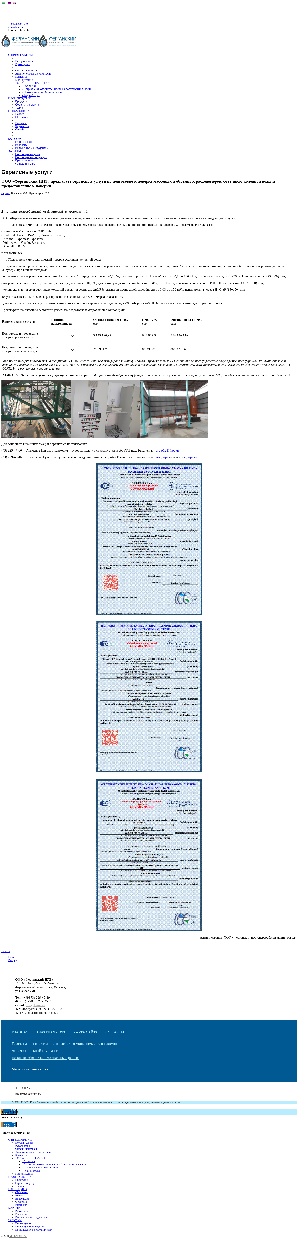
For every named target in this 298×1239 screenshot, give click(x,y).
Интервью (21, 123)
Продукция (22, 101)
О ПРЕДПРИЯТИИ (20, 54)
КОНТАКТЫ (114, 1032)
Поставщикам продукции (31, 157)
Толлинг (20, 107)
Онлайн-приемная (26, 70)
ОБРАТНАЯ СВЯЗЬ (52, 1032)
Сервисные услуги (27, 104)
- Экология (29, 86)
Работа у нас (23, 141)
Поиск (5, 1235)
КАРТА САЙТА (85, 1032)
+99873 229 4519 (18, 23)
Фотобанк (21, 129)
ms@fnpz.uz (163, 457)
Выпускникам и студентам (31, 148)
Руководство (22, 64)
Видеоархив (22, 126)
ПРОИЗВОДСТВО (19, 98)
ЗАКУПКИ (14, 151)
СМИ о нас (21, 117)
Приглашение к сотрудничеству (25, 162)
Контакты (21, 76)
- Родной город (31, 95)
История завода (24, 61)
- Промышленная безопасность (42, 92)
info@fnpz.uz (15, 27)
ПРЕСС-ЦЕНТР (18, 110)
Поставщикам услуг (27, 154)
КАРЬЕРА (14, 138)
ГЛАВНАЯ (20, 1032)
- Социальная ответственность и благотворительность (56, 89)
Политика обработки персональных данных (45, 1058)
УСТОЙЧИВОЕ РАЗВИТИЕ (32, 82)
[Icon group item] (13, 1079)
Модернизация (24, 79)
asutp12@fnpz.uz (167, 450)
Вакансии (21, 144)
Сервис (5, 193)
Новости (20, 113)
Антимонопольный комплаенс (33, 73)
